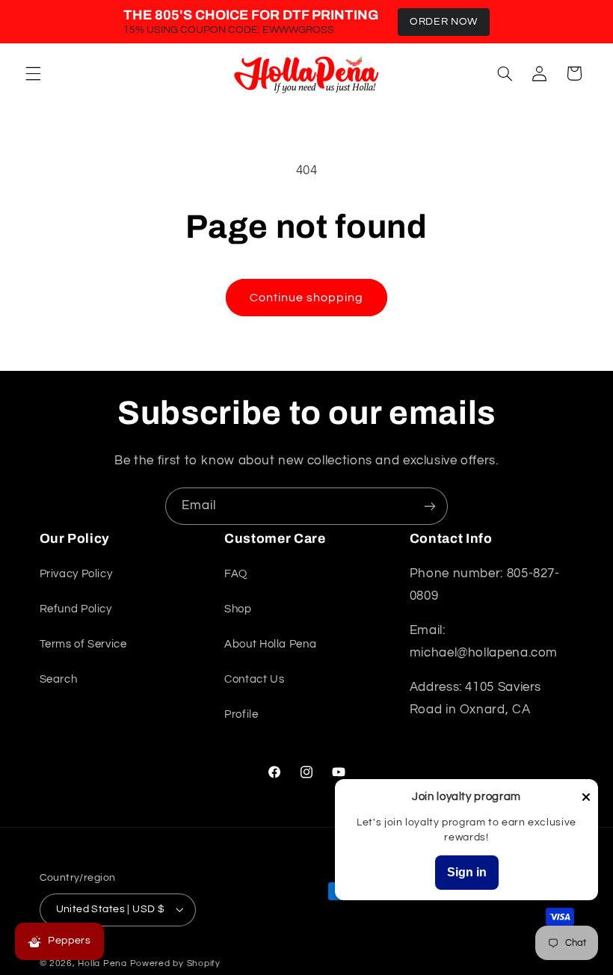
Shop (238, 609)
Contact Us (254, 679)
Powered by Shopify (175, 963)
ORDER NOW (444, 21)
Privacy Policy (76, 573)
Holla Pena (102, 963)
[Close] (586, 798)
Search (59, 679)
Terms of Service (83, 644)
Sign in (467, 872)
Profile (241, 714)
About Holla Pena (270, 644)
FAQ (235, 573)
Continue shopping (307, 298)
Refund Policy (76, 609)
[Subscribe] (430, 506)
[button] (33, 73)
